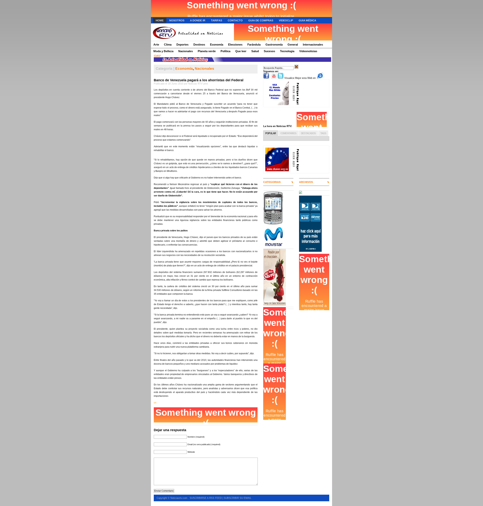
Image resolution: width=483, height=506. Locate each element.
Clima (168, 44)
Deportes (182, 44)
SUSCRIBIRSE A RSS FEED (206, 498)
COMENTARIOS (288, 133)
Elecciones (235, 44)
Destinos (199, 44)
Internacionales (313, 44)
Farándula (254, 44)
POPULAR (270, 133)
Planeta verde (207, 51)
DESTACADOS (308, 133)
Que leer (240, 51)
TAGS (323, 133)
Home (160, 20)
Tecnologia (287, 51)
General (293, 44)
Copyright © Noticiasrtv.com (172, 498)
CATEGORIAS (272, 182)
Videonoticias (308, 51)
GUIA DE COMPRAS (260, 20)
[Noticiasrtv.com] (187, 32)
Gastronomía (274, 44)
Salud (255, 51)
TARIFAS (216, 20)
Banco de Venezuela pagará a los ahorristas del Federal (198, 80)
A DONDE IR (197, 20)
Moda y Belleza (163, 51)
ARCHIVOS (306, 182)
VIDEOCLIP (286, 20)
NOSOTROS (176, 20)
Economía (216, 44)
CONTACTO (235, 20)
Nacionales (185, 51)
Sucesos (269, 51)
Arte (156, 44)
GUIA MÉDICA (307, 20)
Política (225, 51)
